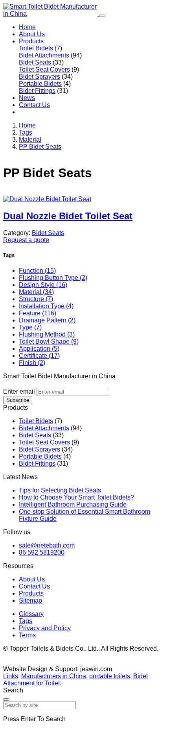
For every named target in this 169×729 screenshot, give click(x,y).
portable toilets (109, 676)
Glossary (31, 614)
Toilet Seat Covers (44, 69)
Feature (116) (37, 313)
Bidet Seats (35, 62)
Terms (27, 635)
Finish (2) (32, 362)
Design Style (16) (43, 284)
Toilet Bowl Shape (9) (49, 341)
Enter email (19, 391)
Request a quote (26, 240)
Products (31, 41)
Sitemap (30, 600)
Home (27, 27)
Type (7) (30, 327)
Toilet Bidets (36, 48)
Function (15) (37, 270)
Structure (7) (36, 299)
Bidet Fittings (37, 90)
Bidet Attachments (44, 55)
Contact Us (34, 105)
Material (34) (36, 292)
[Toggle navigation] (102, 16)
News (27, 97)
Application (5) (39, 348)
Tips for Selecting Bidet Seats (60, 490)
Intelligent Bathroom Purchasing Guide (73, 504)
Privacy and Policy (45, 628)
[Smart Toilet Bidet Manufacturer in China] (51, 13)
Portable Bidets (40, 83)
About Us (32, 34)
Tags (25, 132)
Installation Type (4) (46, 306)
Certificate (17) (39, 355)
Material (30, 139)
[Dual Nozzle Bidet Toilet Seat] (47, 199)
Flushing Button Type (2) (53, 277)
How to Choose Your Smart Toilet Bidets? (76, 497)
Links (10, 676)
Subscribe (17, 400)
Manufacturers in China (53, 676)
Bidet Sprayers (39, 76)
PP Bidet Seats (40, 146)
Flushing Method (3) (47, 334)
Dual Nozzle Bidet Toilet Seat (67, 216)
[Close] (6, 699)
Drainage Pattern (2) (47, 320)
